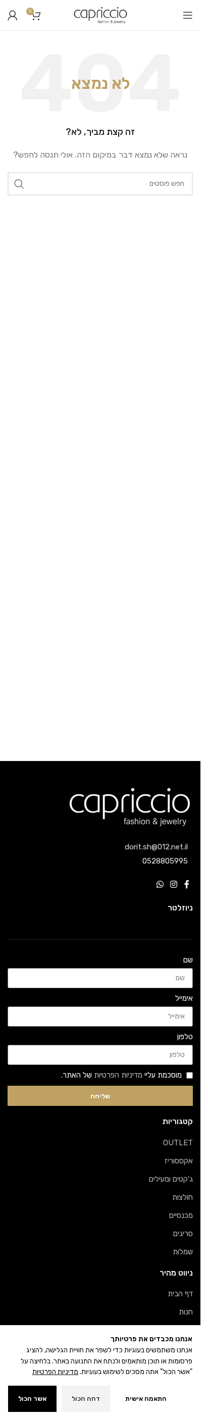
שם (188, 960)
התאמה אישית (146, 1398)
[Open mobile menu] (188, 15)
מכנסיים (181, 1215)
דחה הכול (86, 1398)
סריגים (183, 1233)
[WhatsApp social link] (160, 884)
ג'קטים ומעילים (171, 1179)
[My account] (13, 15)
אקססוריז (179, 1160)
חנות (186, 1311)
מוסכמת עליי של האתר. (121, 1075)
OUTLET (178, 1142)
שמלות (183, 1251)
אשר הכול (32, 1398)
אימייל (184, 998)
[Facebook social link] (187, 884)
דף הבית (180, 1293)
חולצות (182, 1197)
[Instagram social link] (174, 884)
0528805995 (165, 861)
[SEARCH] (19, 183)
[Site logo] (100, 14)
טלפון (185, 1036)
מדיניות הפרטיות (118, 1075)
